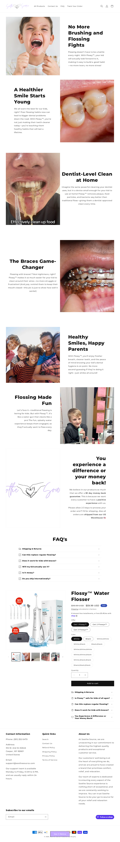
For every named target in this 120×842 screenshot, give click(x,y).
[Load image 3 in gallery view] (35, 657)
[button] (101, 6)
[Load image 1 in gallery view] (16, 657)
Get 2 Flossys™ (100, 624)
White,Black (81, 644)
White (77, 639)
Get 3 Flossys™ (81, 630)
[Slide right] (62, 656)
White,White (104, 639)
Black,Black (98, 644)
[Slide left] (8, 656)
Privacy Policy (48, 756)
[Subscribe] (45, 817)
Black (88, 639)
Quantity (74, 670)
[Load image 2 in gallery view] (25, 657)
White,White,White (84, 649)
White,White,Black (84, 655)
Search (45, 739)
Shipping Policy (49, 752)
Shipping (74, 609)
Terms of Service (49, 760)
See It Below (60, 834)
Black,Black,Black (83, 665)
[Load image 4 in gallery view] (45, 657)
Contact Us (47, 743)
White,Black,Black (84, 660)
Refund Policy (48, 748)
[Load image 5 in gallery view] (55, 657)
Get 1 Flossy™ (80, 624)
